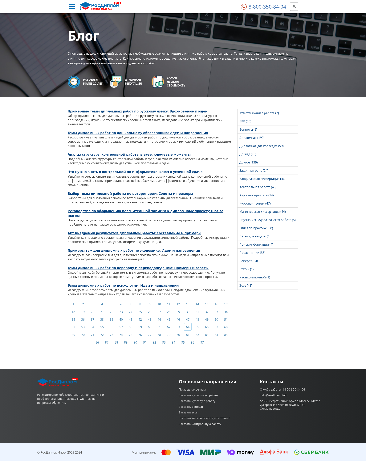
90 (135, 342)
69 (73, 335)
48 (197, 319)
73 (111, 335)
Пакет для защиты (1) (254, 236)
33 (216, 312)
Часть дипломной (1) (254, 277)
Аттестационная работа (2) (259, 113)
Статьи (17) (247, 269)
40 (121, 319)
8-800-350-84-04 (267, 6)
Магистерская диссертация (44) (262, 211)
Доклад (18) (247, 154)
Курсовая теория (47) (255, 203)
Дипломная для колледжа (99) (261, 146)
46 (178, 319)
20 (92, 312)
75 (130, 335)
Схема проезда (270, 408)
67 (216, 327)
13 (187, 304)
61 (159, 327)
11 (168, 304)
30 (187, 312)
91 (145, 342)
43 (149, 319)
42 (140, 319)
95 (183, 342)
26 (149, 312)
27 (159, 312)
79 (168, 335)
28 (168, 312)
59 (140, 327)
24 (130, 312)
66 (207, 327)
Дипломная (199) (251, 138)
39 (111, 319)
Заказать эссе (188, 412)
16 (216, 304)
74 (121, 335)
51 (226, 319)
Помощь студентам (192, 389)
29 (178, 312)
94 (173, 342)
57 (121, 327)
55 (102, 327)
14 (197, 304)
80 (178, 335)
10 (159, 304)
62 (168, 327)
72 (102, 335)
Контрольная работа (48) (257, 187)
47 (187, 319)
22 (111, 312)
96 (192, 342)
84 (216, 335)
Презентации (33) (252, 253)
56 (111, 327)
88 (116, 342)
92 (154, 342)
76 (140, 335)
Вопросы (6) (248, 129)
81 (187, 335)
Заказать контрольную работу (200, 424)
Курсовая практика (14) (256, 195)
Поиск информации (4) (256, 244)
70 (83, 335)
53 (83, 327)
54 (92, 327)
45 (168, 319)
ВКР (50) (245, 121)
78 (159, 335)
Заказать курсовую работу (197, 401)
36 (83, 319)
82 (197, 335)
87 (106, 342)
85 (226, 335)
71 (92, 335)
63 (178, 327)
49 (207, 319)
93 (164, 342)
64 (187, 327)
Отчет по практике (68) (256, 228)
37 (92, 319)
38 (102, 319)
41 (130, 319)
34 (226, 312)
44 (159, 319)
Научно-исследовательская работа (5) (267, 220)
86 (97, 342)
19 (83, 312)
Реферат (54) (248, 261)
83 (207, 335)
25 (140, 312)
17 (226, 304)
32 (207, 312)
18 (73, 312)
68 (226, 327)
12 (178, 304)
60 (149, 327)
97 (202, 342)
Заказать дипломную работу (199, 395)
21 (102, 312)
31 (197, 312)
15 (207, 304)
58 (130, 327)
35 (73, 319)
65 (197, 327)
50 (216, 319)
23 (121, 312)
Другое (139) (248, 162)
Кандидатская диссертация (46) (262, 179)
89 (126, 342)
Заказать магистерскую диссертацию (204, 418)
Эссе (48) (245, 285)
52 (73, 327)
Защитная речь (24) (253, 170)
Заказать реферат (191, 406)
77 (149, 335)
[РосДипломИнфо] (100, 6)
